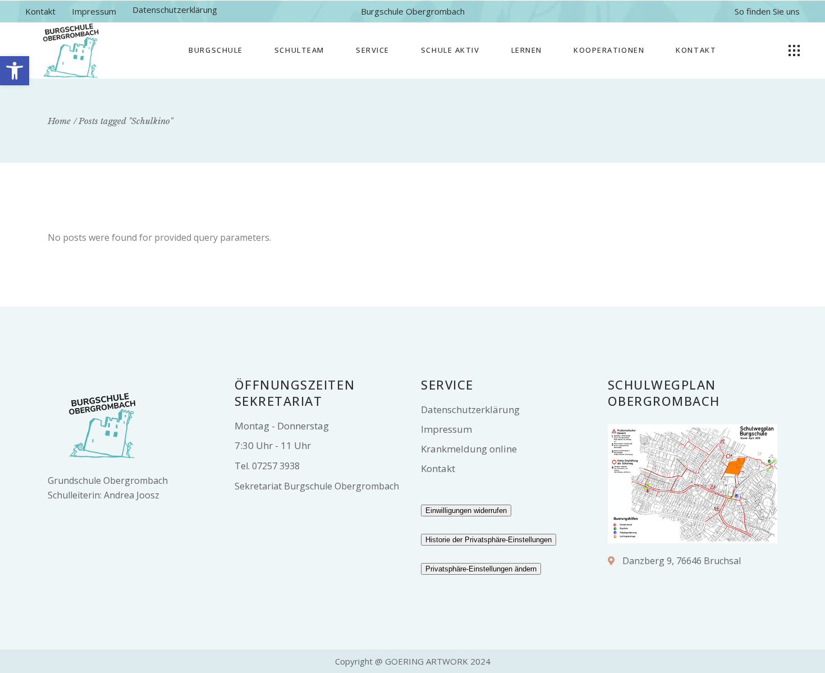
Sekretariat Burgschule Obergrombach (317, 486)
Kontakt (40, 11)
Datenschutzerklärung (174, 9)
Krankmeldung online (469, 448)
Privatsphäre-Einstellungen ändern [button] (481, 569)
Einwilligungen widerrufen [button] (466, 510)
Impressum (94, 11)
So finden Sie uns (767, 11)
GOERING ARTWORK (426, 661)
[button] (14, 70)
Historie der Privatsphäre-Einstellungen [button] (488, 539)
